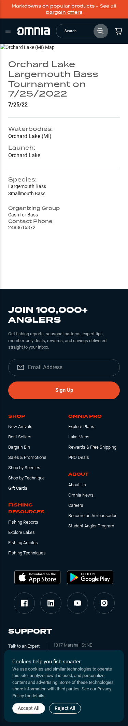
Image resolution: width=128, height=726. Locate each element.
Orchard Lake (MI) (30, 136)
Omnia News (81, 495)
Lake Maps (78, 436)
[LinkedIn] (50, 603)
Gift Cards (17, 488)
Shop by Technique (26, 477)
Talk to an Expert (24, 646)
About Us (77, 484)
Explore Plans (81, 426)
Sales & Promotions (27, 457)
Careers (75, 505)
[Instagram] (104, 603)
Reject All (65, 708)
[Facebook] (24, 603)
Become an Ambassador (92, 515)
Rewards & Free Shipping (92, 447)
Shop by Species (24, 467)
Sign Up (64, 390)
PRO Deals (78, 457)
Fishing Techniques (27, 552)
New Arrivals (20, 426)
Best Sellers (19, 436)
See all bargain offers (81, 9)
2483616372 (21, 227)
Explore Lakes (21, 532)
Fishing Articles (23, 542)
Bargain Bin (19, 447)
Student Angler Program (91, 525)
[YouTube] (77, 603)
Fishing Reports (23, 522)
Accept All (29, 708)
